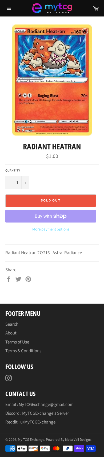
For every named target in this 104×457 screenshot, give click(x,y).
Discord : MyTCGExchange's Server (37, 413)
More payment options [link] (50, 229)
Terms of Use (17, 342)
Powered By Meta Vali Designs (68, 439)
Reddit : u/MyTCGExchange (30, 422)
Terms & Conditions (23, 351)
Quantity (12, 171)
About (11, 333)
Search (11, 324)
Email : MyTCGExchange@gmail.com (39, 404)
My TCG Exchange (31, 439)
